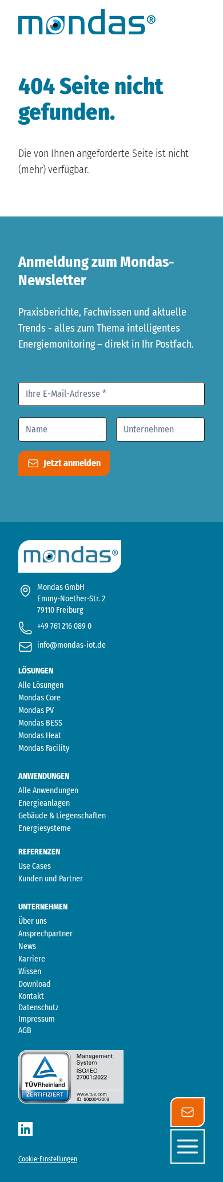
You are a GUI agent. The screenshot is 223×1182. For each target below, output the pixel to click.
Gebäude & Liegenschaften (62, 816)
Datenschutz (38, 1007)
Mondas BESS (40, 723)
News (27, 946)
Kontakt (31, 996)
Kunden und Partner (50, 879)
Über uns (32, 921)
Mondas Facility (43, 748)
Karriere (31, 959)
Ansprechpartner (45, 934)
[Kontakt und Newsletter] (187, 1112)
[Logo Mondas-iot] (87, 21)
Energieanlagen (44, 803)
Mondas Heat (39, 735)
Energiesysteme (44, 828)
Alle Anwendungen (48, 790)
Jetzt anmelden (72, 463)
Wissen (29, 971)
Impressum (36, 1019)
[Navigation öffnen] (187, 1146)
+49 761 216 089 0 (64, 626)
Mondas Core (39, 698)
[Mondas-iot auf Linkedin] (25, 1129)
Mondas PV (36, 710)
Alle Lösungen (40, 685)
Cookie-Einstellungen (47, 1159)
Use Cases (34, 866)
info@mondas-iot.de (71, 645)
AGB (24, 1030)
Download (34, 984)
